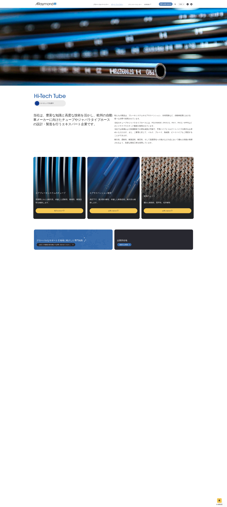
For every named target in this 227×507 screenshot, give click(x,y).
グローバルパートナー (101, 4)
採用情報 (147, 4)
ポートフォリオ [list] (116, 4)
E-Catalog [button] (219, 504)
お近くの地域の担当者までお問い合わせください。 (55, 245)
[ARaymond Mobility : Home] (45, 4)
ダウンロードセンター (135, 4)
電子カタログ (58, 211)
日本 (180, 4)
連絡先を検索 (123, 245)
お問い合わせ (167, 4)
